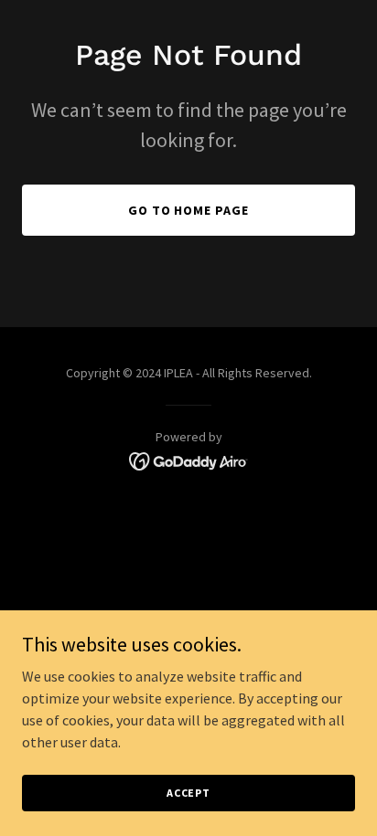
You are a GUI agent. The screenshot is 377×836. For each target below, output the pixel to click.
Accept (188, 792)
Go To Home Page (189, 210)
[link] (189, 459)
